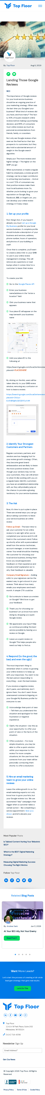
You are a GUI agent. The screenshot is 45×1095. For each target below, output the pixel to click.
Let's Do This (22, 988)
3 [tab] (22, 954)
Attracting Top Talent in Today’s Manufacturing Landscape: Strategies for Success (22, 934)
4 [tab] (26, 954)
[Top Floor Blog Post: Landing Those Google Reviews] (14, 74)
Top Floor (10, 65)
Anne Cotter (12, 926)
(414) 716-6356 (13, 1034)
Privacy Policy (9, 1090)
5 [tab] (30, 954)
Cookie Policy (35, 1090)
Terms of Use (22, 1090)
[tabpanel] (22, 925)
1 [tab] (15, 954)
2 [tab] (19, 954)
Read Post (11, 944)
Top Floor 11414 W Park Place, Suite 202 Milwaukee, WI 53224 (19, 1026)
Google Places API (26, 284)
